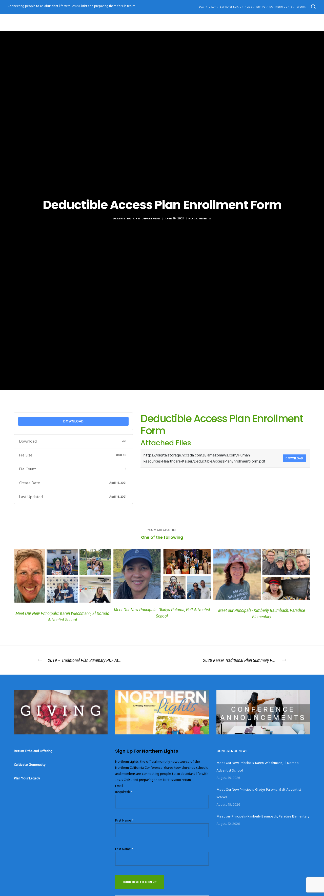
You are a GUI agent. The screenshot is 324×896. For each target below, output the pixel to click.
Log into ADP (207, 7)
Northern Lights (280, 7)
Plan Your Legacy (27, 778)
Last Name (124, 849)
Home (248, 7)
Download (73, 421)
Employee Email (230, 7)
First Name (124, 820)
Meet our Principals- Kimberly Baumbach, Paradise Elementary (262, 816)
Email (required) (123, 789)
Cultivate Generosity (30, 764)
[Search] (313, 7)
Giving (260, 7)
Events (301, 7)
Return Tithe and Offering (33, 751)
